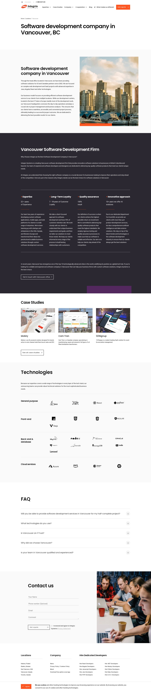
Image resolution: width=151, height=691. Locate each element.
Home (22, 18)
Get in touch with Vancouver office (36, 277)
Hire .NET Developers (111, 663)
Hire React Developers (86, 663)
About (52, 669)
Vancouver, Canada (26, 672)
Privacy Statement (64, 629)
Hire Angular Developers (86, 666)
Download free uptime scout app (60, 672)
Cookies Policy (64, 666)
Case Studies (57, 7)
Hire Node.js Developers (112, 666)
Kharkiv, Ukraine (25, 666)
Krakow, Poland (25, 663)
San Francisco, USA (27, 669)
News (52, 663)
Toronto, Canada (26, 675)
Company (67, 7)
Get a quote (122, 7)
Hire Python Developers (112, 669)
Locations (28, 18)
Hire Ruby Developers (111, 672)
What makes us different (105, 7)
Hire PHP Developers (86, 675)
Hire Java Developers (86, 672)
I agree (27, 686)
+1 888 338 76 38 (40, 2)
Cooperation (80, 7)
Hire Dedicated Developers (93, 655)
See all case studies (31, 352)
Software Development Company (29, 6)
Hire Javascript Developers (87, 669)
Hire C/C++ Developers (112, 675)
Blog (90, 7)
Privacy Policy (54, 666)
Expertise (45, 7)
